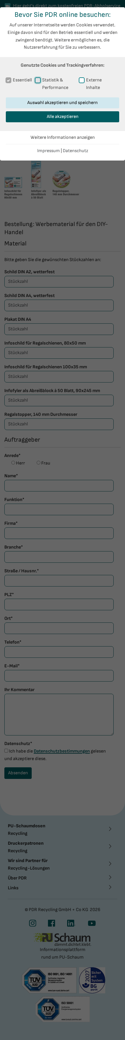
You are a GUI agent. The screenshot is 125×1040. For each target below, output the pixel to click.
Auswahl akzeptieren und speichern (62, 102)
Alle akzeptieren (62, 116)
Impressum (48, 151)
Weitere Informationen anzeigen (63, 137)
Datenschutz (75, 151)
